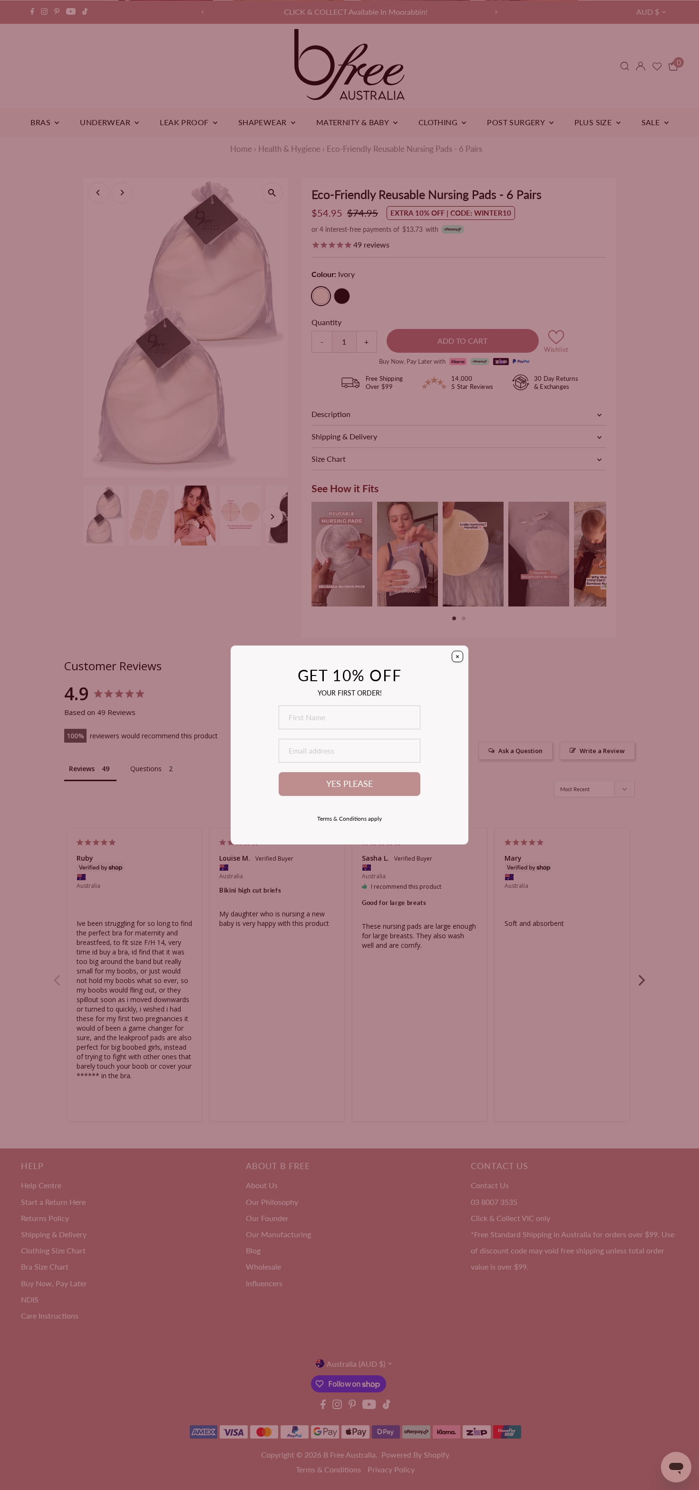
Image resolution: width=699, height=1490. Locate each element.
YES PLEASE (349, 784)
